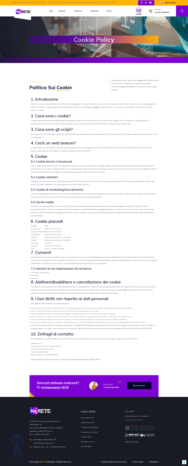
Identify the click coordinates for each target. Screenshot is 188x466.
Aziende (62, 11)
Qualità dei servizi (88, 422)
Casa (51, 11)
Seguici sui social (131, 442)
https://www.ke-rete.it (46, 349)
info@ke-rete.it (39, 447)
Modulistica (154, 462)
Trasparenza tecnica (89, 432)
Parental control (87, 442)
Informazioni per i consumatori (137, 416)
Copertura (78, 11)
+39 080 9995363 (162, 12)
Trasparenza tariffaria (89, 427)
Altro (109, 11)
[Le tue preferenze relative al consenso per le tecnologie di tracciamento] (184, 462)
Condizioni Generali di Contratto (114, 462)
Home (85, 34)
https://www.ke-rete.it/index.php (58, 104)
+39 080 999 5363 (111, 387)
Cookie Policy (86, 437)
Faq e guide (129, 411)
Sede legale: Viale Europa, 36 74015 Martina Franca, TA (44, 441)
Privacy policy (138, 462)
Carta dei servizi (87, 418)
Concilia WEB (86, 446)
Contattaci (94, 11)
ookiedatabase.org (80, 359)
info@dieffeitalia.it (41, 352)
